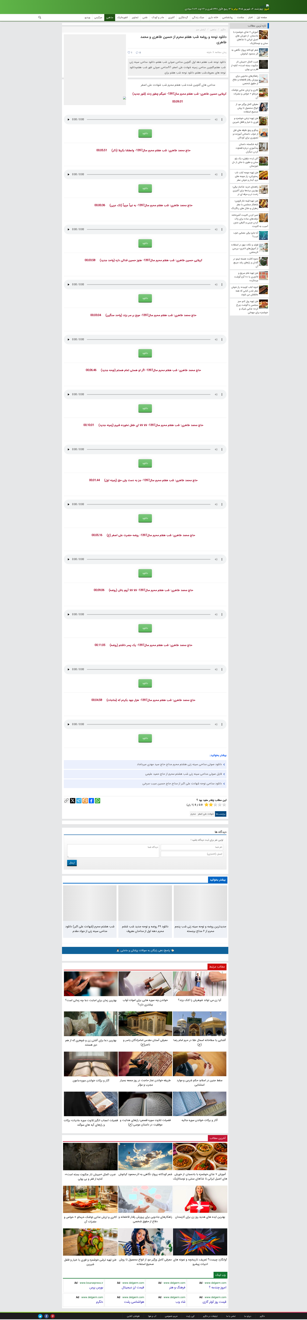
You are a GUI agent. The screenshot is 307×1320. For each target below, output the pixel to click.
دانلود (145, 133)
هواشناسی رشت (134, 1301)
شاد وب (180, 1301)
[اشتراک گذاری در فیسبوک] (91, 800)
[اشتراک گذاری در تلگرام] (79, 800)
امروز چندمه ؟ (217, 1287)
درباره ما (247, 1316)
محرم (193, 814)
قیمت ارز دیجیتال (133, 1287)
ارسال (72, 863)
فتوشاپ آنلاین (133, 1316)
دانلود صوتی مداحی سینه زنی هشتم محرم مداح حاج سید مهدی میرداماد (179, 764)
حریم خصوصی (171, 1316)
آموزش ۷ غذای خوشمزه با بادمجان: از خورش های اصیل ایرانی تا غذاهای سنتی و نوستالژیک (200, 1176)
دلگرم (99, 1301)
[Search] (40, 17)
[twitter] (40, 1316)
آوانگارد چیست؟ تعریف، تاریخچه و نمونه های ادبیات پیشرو (200, 1261)
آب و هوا (152, 1316)
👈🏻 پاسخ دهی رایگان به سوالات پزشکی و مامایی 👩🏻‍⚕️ (145, 950)
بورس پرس (96, 1287)
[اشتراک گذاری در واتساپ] (97, 800)
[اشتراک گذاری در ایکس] (72, 800)
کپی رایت (190, 1316)
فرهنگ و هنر (177, 1287)
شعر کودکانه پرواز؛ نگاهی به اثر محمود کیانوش (145, 1174)
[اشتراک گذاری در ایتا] (85, 800)
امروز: (266, 9)
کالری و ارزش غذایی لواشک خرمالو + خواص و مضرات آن (90, 1219)
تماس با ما (231, 1316)
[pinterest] (52, 1316)
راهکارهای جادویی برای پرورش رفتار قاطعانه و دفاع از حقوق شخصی (145, 1219)
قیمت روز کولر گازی (214, 1301)
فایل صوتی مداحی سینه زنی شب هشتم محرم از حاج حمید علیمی (183, 774)
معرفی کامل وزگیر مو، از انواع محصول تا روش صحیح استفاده (145, 1261)
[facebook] (46, 1316)
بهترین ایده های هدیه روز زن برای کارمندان (200, 1217)
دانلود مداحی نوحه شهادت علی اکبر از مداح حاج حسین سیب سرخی (182, 783)
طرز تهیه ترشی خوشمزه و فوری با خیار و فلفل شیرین (90, 1262)
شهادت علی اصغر (206, 814)
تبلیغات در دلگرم (210, 1316)
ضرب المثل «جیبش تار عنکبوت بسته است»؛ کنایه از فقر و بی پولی (90, 1176)
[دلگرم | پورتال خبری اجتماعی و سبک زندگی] (264, 6)
